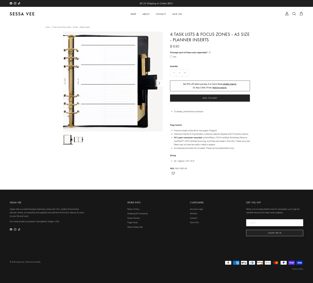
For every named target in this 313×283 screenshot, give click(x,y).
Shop (133, 14)
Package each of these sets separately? (189, 52)
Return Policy (133, 209)
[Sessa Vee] (22, 14)
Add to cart (210, 98)
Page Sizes (132, 222)
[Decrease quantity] (173, 72)
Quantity (174, 66)
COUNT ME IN (275, 233)
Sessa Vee (20, 262)
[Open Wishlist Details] (173, 173)
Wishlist (193, 213)
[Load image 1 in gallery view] (113, 81)
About (145, 14)
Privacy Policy (297, 269)
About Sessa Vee (135, 227)
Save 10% (177, 14)
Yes (174, 56)
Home (48, 27)
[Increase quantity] (186, 72)
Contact (161, 14)
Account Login (196, 209)
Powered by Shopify (33, 262)
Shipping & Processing (137, 213)
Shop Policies (133, 218)
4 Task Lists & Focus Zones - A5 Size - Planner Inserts (71, 27)
